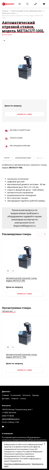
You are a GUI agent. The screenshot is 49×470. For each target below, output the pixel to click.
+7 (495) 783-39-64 (9, 412)
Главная (5, 395)
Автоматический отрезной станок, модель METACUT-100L (21, 355)
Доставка (5, 398)
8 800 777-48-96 (8, 416)
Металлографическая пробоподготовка (27, 11)
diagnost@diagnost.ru (10, 419)
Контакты (26, 395)
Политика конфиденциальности (17, 464)
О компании (16, 395)
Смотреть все (7, 311)
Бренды (35, 395)
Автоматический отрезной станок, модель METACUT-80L (21, 279)
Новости (14, 398)
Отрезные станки (8, 13)
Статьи (23, 398)
